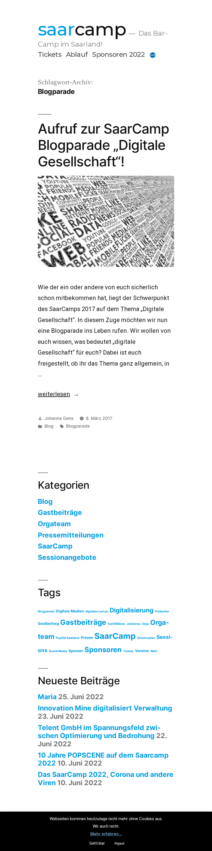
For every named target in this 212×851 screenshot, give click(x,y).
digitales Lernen (96, 611)
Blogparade (78, 426)
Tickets (50, 54)
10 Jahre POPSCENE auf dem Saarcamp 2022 (103, 759)
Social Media (58, 651)
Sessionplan (146, 638)
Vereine (142, 651)
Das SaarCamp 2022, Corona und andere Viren (105, 778)
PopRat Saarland (68, 638)
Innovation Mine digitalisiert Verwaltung (105, 708)
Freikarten (162, 611)
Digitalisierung (131, 610)
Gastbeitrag (48, 623)
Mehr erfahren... (106, 833)
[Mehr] (152, 55)
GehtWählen (116, 624)
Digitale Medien (70, 611)
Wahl (153, 651)
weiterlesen (58, 394)
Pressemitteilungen (71, 535)
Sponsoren (103, 649)
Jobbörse (134, 624)
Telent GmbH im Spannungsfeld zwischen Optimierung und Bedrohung (99, 731)
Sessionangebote (67, 557)
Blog (49, 426)
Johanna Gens (58, 418)
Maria (47, 697)
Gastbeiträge (60, 512)
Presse (87, 637)
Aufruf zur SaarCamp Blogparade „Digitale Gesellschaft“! (103, 145)
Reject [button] (119, 843)
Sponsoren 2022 (118, 54)
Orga (145, 624)
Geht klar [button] (97, 843)
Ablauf (77, 54)
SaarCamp (55, 546)
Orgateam (54, 524)
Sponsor (75, 651)
